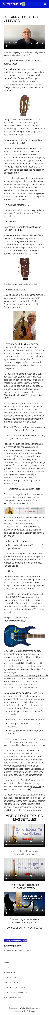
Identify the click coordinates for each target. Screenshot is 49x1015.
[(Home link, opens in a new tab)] (13, 4)
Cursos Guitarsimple (24, 853)
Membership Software (24, 1011)
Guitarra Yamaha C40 (18, 204)
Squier (11, 571)
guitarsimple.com (12, 945)
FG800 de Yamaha (17, 289)
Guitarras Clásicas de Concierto (24, 488)
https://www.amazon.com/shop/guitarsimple (26, 675)
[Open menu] (45, 4)
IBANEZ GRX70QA (14, 597)
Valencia (12, 221)
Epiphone (36, 786)
